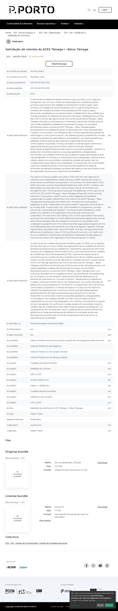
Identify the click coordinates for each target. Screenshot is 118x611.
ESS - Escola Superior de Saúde (25, 33)
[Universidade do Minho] (39, 593)
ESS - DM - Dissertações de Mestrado (50, 33)
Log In (104, 10)
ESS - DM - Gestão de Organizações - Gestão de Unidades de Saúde (75, 33)
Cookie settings (57, 606)
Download (102, 463)
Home (8, 33)
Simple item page (59, 64)
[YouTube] (100, 565)
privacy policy (101, 600)
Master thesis (20, 56)
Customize (75, 605)
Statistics (78, 24)
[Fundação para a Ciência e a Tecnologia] (18, 593)
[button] (95, 10)
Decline (100, 605)
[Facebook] (86, 565)
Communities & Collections (19, 24)
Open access (38, 56)
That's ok (109, 605)
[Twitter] (93, 565)
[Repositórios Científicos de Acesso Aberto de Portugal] (11, 567)
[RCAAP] (107, 565)
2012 (8, 56)
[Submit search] (88, 10)
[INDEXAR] (23, 567)
